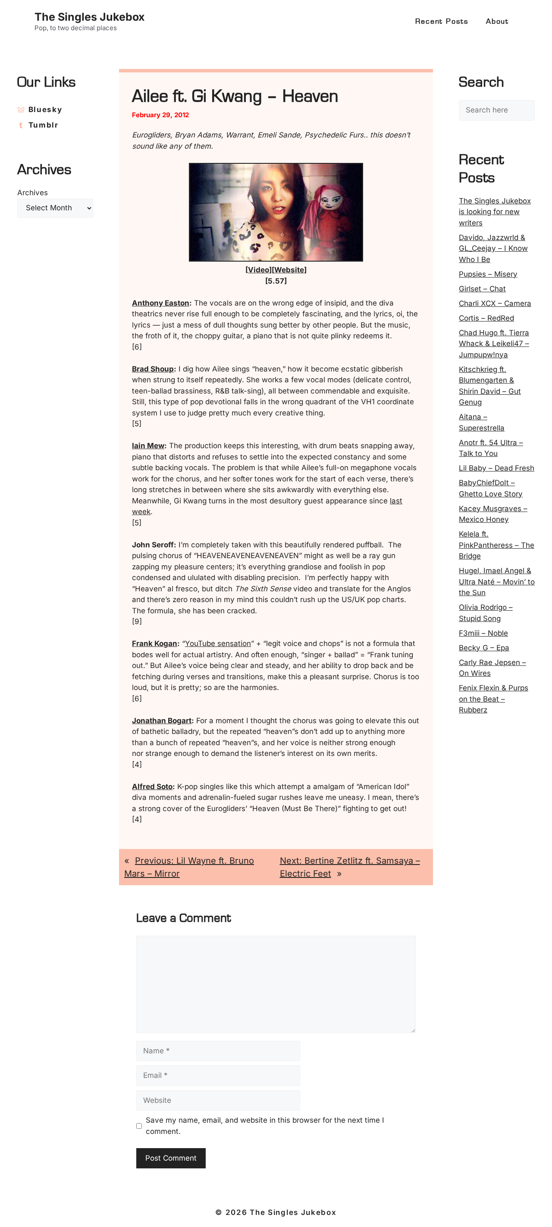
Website (289, 269)
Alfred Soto (152, 786)
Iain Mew (148, 445)
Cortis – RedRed (486, 318)
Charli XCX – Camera (495, 303)
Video (258, 269)
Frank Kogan (154, 643)
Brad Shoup (153, 369)
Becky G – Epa (484, 647)
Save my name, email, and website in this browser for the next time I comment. (265, 1126)
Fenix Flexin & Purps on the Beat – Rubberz (493, 699)
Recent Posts (442, 21)
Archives (32, 192)
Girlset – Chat (482, 288)
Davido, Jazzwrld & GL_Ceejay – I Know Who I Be (493, 248)
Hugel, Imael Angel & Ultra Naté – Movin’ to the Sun (497, 581)
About (497, 21)
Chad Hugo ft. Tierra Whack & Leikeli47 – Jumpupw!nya (494, 343)
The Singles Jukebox (89, 16)
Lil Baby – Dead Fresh (496, 468)
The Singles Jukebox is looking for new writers (495, 212)
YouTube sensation (218, 643)
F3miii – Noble (483, 633)
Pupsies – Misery (488, 274)
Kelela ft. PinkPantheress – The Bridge (496, 545)
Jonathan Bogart (161, 720)
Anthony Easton (160, 303)
